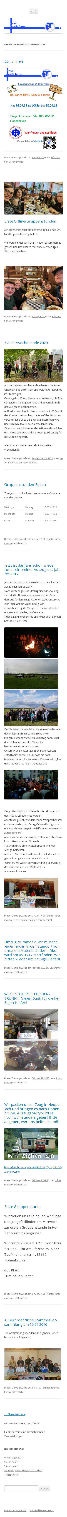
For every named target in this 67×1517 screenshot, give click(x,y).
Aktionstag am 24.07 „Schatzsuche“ (23, 1470)
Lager (19, 462)
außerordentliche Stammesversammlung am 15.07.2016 (30, 1322)
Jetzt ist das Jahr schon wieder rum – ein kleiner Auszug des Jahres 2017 (32, 569)
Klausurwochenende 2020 (26, 342)
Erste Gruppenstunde (22, 1206)
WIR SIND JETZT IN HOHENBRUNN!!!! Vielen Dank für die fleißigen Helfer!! (32, 998)
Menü (33, 11)
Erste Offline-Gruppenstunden (30, 221)
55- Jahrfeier (14, 61)
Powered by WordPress (42, 1510)
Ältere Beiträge (14, 1414)
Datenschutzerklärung (15, 1510)
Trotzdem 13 (11, 1474)
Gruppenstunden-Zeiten (25, 484)
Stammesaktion (28, 920)
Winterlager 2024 (13, 1457)
